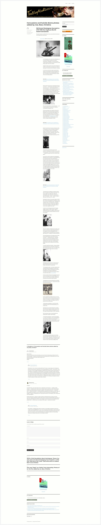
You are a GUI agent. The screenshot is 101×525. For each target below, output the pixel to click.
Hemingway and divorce (66, 115)
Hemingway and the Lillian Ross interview (68, 124)
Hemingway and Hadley (66, 118)
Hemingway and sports (66, 122)
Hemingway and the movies (66, 125)
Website (28, 445)
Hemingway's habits (65, 133)
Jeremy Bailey (42, 38)
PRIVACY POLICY (64, 147)
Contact (73, 3)
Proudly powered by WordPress (36, 521)
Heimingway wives (65, 109)
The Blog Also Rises (29, 521)
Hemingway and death (30, 32)
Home (66, 3)
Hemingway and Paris (65, 120)
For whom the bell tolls (66, 108)
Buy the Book (43, 491)
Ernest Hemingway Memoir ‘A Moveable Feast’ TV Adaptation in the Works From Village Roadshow (51, 186)
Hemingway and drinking (66, 116)
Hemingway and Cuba (65, 113)
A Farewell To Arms (65, 106)
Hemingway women (65, 132)
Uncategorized (65, 142)
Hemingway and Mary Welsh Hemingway (68, 119)
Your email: (63, 23)
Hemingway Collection (66, 128)
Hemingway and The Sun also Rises (67, 127)
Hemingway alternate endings (67, 110)
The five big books (65, 137)
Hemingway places (65, 129)
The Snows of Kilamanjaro (66, 140)
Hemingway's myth (65, 134)
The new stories (65, 138)
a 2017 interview (53, 272)
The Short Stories (65, 139)
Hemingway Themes (65, 130)
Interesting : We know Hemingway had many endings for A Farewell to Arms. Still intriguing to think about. (68, 90)
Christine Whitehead (33, 365)
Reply (28, 361)
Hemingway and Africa (66, 111)
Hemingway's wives (65, 135)
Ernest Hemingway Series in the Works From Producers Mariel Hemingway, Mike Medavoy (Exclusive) (51, 80)
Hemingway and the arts (66, 123)
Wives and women (65, 143)
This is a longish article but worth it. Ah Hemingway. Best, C (34, 505)
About (70, 3)
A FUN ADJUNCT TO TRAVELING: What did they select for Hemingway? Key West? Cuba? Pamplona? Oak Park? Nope (68, 87)
